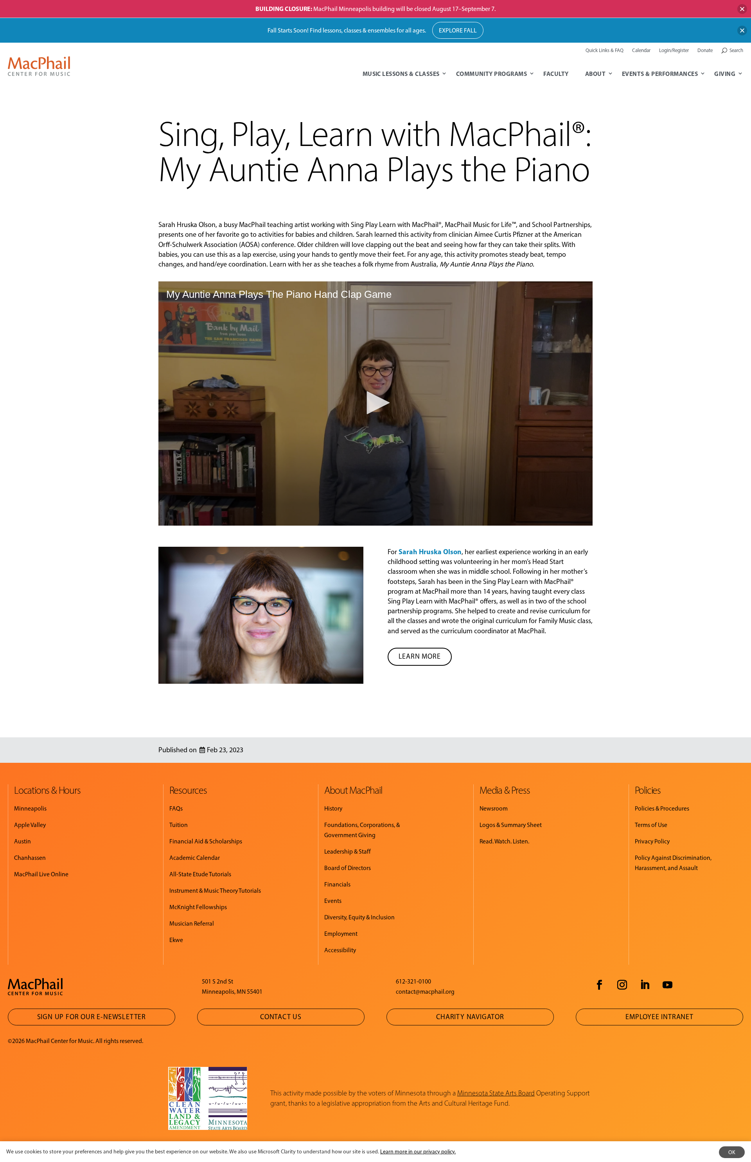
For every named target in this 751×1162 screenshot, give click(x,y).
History (333, 808)
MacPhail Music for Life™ (480, 224)
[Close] (742, 9)
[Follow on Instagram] (622, 985)
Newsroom (494, 808)
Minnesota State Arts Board (496, 1093)
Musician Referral (191, 923)
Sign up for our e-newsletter (91, 1016)
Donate (705, 50)
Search (736, 50)
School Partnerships (561, 224)
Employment (341, 933)
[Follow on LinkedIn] (644, 985)
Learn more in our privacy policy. (418, 1151)
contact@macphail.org (425, 991)
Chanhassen (30, 857)
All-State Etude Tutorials (200, 874)
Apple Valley (30, 825)
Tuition (178, 825)
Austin (22, 841)
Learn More (420, 656)
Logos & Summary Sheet (511, 825)
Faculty (555, 73)
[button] (375, 403)
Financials (337, 884)
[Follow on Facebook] (599, 985)
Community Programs (491, 73)
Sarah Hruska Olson (430, 551)
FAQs (176, 808)
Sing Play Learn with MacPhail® (396, 224)
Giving (724, 73)
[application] (375, 403)
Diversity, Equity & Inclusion (359, 917)
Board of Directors (347, 868)
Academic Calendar (194, 857)
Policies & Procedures (662, 808)
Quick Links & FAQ (604, 50)
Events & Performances (660, 73)
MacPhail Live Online (41, 874)
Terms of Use (651, 825)
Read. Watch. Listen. (504, 841)
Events (332, 900)
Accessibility (340, 950)
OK (731, 1152)
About (595, 73)
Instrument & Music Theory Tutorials (215, 890)
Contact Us (281, 1016)
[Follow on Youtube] (667, 985)
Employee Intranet (659, 1016)
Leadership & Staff (347, 851)
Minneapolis (30, 808)
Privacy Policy (652, 841)
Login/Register (674, 50)
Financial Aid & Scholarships (205, 841)
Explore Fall (458, 30)
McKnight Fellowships (198, 907)
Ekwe (176, 940)
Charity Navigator (470, 1016)
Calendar (641, 50)
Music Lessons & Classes (401, 73)
